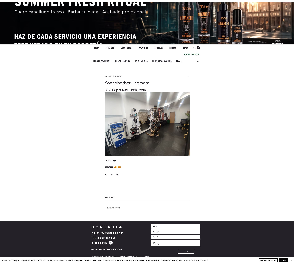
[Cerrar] (291, 260)
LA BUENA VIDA (141, 61)
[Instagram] (111, 243)
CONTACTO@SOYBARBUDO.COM (107, 233)
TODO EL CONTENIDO (101, 61)
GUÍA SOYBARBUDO (122, 61)
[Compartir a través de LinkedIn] (117, 175)
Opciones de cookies (268, 260)
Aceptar (284, 260)
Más (178, 61)
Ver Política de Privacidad (198, 260)
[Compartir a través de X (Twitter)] (111, 175)
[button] (198, 61)
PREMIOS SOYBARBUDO (162, 61)
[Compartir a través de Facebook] (106, 175)
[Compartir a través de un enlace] (123, 175)
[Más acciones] (188, 76)
